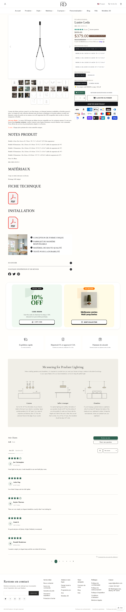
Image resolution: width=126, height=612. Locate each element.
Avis (62, 593)
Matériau (49, 11)
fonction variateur (20, 122)
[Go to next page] (73, 561)
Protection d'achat (49, 598)
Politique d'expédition (98, 592)
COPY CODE (38, 322)
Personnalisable (76, 11)
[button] (79, 29)
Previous (10, 47)
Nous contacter (48, 583)
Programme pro (66, 590)
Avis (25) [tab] (11, 450)
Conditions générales (98, 609)
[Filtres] (100, 450)
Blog (88, 11)
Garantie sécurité (49, 591)
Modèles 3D (106, 11)
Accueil (18, 11)
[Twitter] (5, 598)
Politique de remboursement (114, 609)
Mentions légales (96, 600)
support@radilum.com (115, 583)
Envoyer (34, 593)
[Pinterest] (15, 598)
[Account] (5, 4)
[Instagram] (19, 598)
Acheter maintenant (96, 104)
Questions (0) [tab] (19, 450)
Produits (28, 11)
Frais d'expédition (80, 40)
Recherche (114, 4)
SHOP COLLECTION (90, 322)
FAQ (95, 11)
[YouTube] (24, 598)
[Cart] (121, 4)
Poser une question (106, 442)
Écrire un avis (105, 438)
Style (39, 11)
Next (70, 47)
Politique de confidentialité (82, 609)
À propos (61, 11)
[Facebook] (10, 598)
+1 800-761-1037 (114, 586)
